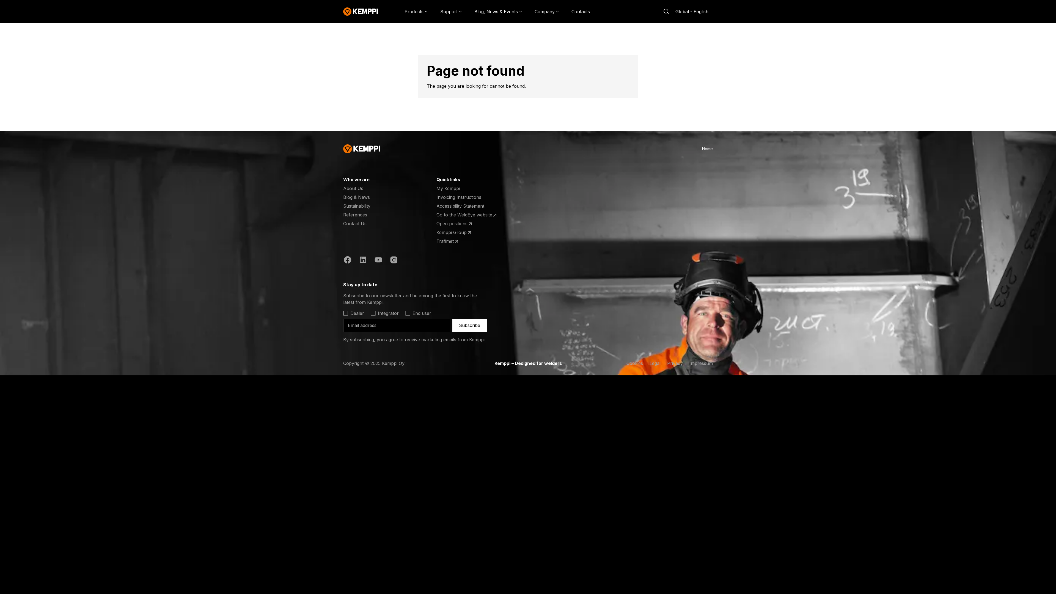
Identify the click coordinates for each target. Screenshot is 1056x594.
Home (707, 148)
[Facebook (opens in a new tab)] (347, 260)
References (355, 215)
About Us (353, 188)
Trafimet (457, 241)
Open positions (457, 224)
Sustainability (356, 206)
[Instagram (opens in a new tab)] (393, 260)
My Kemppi (448, 188)
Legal (655, 363)
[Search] (666, 11)
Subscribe (469, 325)
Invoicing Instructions (458, 197)
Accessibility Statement (460, 206)
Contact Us (355, 223)
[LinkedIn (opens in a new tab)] (363, 260)
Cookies (634, 363)
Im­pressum (701, 363)
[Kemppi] (360, 11)
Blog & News (356, 197)
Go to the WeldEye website (464, 215)
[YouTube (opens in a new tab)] (378, 260)
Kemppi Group (457, 233)
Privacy (675, 363)
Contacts (580, 11)
